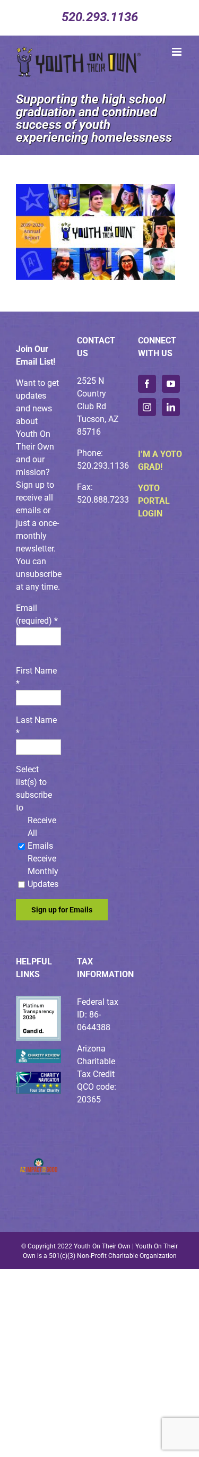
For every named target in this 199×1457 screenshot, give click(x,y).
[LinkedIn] (171, 407)
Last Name (36, 726)
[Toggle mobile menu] (177, 51)
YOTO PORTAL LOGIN (154, 501)
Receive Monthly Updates (43, 871)
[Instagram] (147, 407)
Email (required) (37, 614)
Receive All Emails (42, 833)
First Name (36, 677)
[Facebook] (147, 384)
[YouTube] (171, 384)
